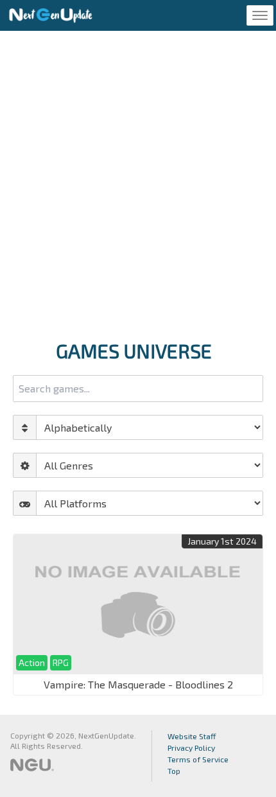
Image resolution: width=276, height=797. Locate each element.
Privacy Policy (191, 747)
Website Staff (192, 735)
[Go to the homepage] (50, 15)
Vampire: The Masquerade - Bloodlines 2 (138, 684)
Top (174, 770)
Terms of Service (198, 759)
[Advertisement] (138, 182)
